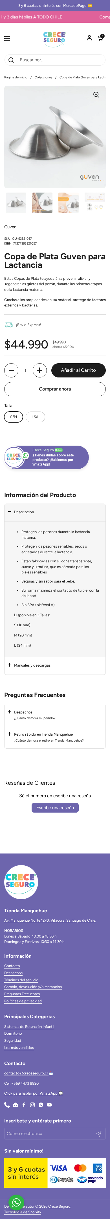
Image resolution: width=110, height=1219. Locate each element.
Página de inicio (15, 77)
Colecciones (43, 77)
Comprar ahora (55, 389)
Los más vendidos (19, 1047)
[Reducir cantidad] (11, 370)
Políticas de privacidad (23, 1001)
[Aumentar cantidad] (40, 370)
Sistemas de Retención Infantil (29, 1026)
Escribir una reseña (55, 807)
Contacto (12, 966)
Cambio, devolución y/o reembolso (33, 987)
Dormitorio (13, 1033)
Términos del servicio (21, 980)
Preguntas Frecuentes (22, 994)
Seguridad (12, 1040)
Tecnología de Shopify (22, 1212)
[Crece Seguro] (55, 38)
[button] (100, 38)
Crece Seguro (59, 1206)
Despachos (13, 973)
